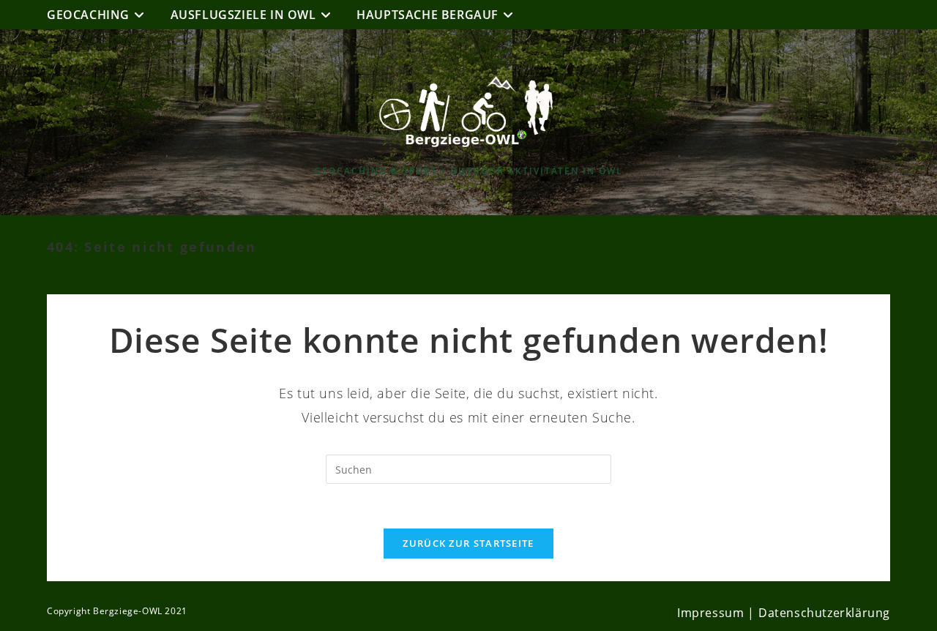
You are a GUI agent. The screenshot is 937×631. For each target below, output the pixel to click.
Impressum (710, 613)
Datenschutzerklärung (824, 613)
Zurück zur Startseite (468, 543)
